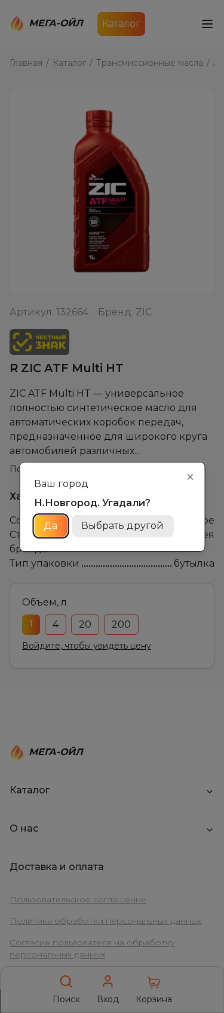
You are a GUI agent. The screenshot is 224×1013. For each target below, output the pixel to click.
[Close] (190, 477)
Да (50, 525)
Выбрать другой (122, 525)
